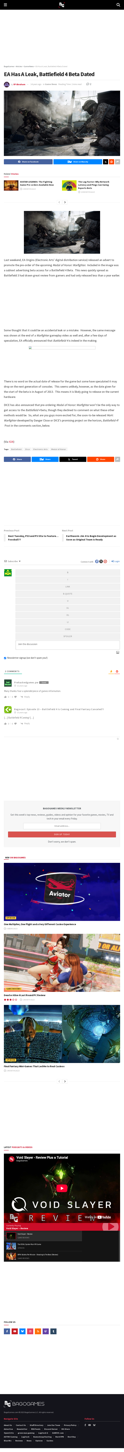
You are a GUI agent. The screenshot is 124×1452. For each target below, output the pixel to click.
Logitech (25, 1437)
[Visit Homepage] (61, 5)
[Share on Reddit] (111, 161)
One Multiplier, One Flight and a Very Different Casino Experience (40, 924)
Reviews (19, 1440)
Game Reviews (13, 989)
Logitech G (43, 1433)
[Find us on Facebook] (7, 1331)
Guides (49, 1440)
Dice (27, 449)
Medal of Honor (58, 449)
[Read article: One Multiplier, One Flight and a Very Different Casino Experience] (62, 892)
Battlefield (16, 449)
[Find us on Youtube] (15, 1331)
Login (117, 561)
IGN (10, 442)
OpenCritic (9, 1433)
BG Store (66, 1429)
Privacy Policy (70, 1425)
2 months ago (29, 189)
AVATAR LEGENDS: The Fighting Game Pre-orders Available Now (37, 183)
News (29, 1440)
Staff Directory (36, 1425)
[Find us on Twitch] (46, 1331)
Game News (51, 84)
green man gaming (26, 1433)
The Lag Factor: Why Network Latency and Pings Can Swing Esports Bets (93, 185)
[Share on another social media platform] (117, 161)
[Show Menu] (5, 5)
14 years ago (36, 84)
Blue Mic (7, 1440)
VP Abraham (19, 84)
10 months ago (88, 192)
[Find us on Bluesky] (22, 1331)
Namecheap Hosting (42, 1437)
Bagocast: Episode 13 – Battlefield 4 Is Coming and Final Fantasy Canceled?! (59, 709)
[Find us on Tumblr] (53, 1331)
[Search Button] (118, 5)
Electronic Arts (40, 449)
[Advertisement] (62, 37)
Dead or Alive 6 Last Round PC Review (24, 995)
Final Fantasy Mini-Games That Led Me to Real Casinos (34, 1066)
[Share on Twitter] (105, 161)
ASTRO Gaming (10, 1437)
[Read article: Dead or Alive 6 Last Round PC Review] (62, 963)
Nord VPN (59, 1437)
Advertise (8, 1429)
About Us (8, 1425)
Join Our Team (53, 1425)
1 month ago (28, 999)
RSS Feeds (35, 1429)
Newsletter (22, 1429)
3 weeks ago (12, 928)
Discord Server (51, 1429)
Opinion (10, 918)
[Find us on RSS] (38, 1331)
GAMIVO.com (58, 1433)
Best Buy (72, 1437)
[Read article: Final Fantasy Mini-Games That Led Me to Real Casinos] (62, 1034)
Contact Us (21, 1425)
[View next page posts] (64, 202)
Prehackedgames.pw (26, 682)
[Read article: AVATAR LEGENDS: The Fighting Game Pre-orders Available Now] (11, 185)
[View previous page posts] (59, 202)
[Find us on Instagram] (30, 1331)
